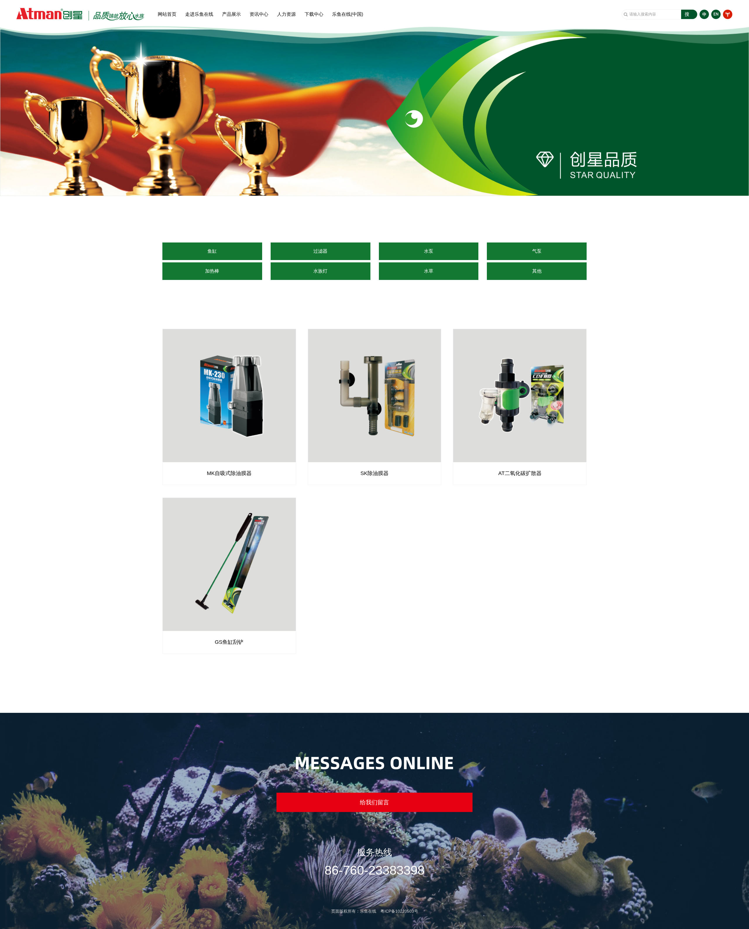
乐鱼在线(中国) (347, 14)
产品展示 (231, 14)
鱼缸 (212, 251)
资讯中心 (259, 14)
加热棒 (212, 271)
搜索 (687, 15)
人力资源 (286, 14)
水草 (428, 271)
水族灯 (320, 271)
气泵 (537, 251)
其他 (537, 271)
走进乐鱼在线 (199, 14)
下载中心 (314, 14)
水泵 (428, 251)
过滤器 (320, 251)
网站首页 (167, 14)
